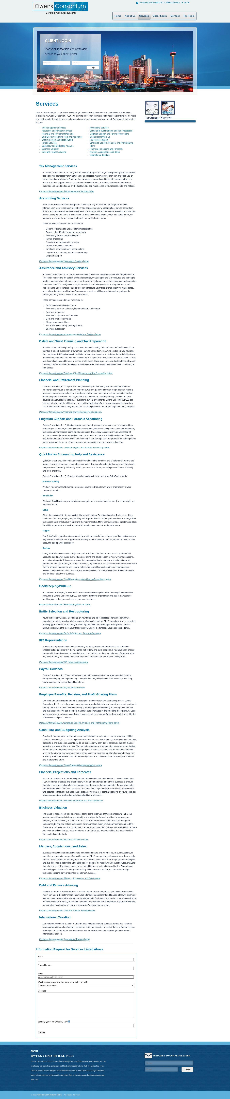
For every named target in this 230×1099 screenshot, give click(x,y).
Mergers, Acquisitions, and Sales (105, 152)
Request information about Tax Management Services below (66, 191)
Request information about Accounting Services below (64, 261)
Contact (175, 15)
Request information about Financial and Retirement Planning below (70, 412)
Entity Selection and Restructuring (57, 140)
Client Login (160, 15)
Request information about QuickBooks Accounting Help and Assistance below (75, 579)
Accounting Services (99, 128)
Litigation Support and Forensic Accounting (109, 134)
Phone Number (45, 965)
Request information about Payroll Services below (62, 687)
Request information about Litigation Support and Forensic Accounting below (74, 447)
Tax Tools (188, 15)
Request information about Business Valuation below (63, 839)
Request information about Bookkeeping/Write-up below (64, 604)
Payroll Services (49, 143)
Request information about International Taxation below (64, 939)
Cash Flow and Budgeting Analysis (58, 146)
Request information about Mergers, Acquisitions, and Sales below (69, 878)
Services (144, 15)
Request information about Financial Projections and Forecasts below (71, 800)
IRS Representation (99, 140)
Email (40, 974)
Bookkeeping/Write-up (100, 137)
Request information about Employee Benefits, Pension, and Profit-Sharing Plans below (79, 723)
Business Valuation (50, 149)
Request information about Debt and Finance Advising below (67, 910)
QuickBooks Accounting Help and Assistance (62, 137)
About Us (130, 15)
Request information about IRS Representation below (63, 662)
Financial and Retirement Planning (58, 134)
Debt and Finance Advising (54, 152)
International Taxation (100, 155)
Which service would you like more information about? (62, 982)
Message (42, 991)
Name (40, 956)
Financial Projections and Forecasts (106, 149)
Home (117, 15)
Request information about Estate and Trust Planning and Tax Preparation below (75, 373)
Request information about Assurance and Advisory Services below (70, 334)
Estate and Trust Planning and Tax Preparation (111, 131)
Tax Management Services (54, 128)
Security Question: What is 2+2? (52, 1022)
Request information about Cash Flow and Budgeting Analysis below (70, 765)
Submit (41, 1032)
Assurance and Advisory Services (57, 131)
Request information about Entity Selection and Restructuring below (70, 633)
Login (93, 68)
